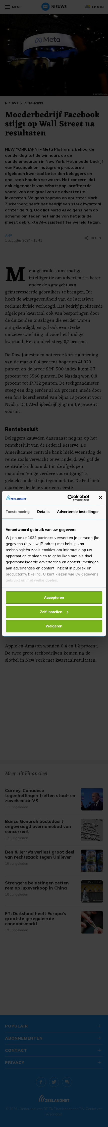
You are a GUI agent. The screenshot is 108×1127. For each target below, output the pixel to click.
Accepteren (54, 597)
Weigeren (54, 626)
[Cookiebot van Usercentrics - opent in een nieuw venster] (67, 498)
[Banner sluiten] (100, 498)
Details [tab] (43, 511)
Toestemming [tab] (18, 511)
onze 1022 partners (35, 538)
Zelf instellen (51, 612)
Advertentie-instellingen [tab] (78, 511)
